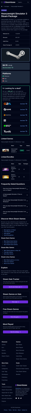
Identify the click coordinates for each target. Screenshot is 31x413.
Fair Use (15, 410)
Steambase (18, 388)
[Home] (1, 6)
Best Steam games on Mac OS (12, 250)
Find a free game (15, 316)
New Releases (20, 353)
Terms (10, 410)
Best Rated (19, 344)
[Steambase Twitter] (21, 398)
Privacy (5, 410)
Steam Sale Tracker (21, 365)
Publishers (4, 377)
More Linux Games (9, 263)
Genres (4, 365)
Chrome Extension (7, 387)
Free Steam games (9, 231)
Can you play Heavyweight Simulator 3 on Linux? (14, 212)
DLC (3, 347)
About (19, 410)
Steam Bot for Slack (7, 392)
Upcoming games (9, 235)
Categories (5, 368)
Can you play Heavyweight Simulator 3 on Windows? (14, 200)
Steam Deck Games (21, 359)
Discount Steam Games (22, 368)
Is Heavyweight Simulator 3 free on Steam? (12, 195)
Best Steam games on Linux (11, 260)
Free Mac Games (8, 252)
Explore (4, 401)
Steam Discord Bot (7, 389)
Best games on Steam (10, 230)
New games (7, 233)
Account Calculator (7, 398)
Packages (6, 6)
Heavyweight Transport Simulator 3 (14, 150)
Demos (4, 350)
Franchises (4, 380)
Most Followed (20, 350)
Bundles (4, 353)
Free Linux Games (9, 261)
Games (3, 344)
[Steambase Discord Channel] (16, 398)
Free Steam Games (21, 371)
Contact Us (24, 410)
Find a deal (14, 301)
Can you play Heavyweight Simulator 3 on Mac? (14, 206)
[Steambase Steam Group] (18, 398)
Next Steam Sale (6, 395)
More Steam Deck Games (11, 244)
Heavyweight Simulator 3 (17, 6)
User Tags (4, 371)
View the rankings (14, 332)
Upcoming (19, 356)
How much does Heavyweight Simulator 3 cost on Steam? (14, 189)
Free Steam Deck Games (10, 242)
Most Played (19, 347)
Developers (5, 374)
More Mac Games (8, 254)
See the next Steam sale (14, 286)
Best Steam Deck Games (10, 241)
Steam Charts (5, 356)
